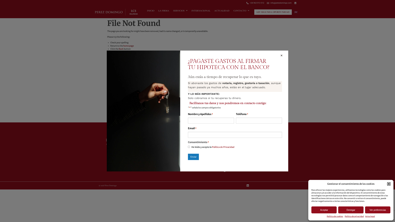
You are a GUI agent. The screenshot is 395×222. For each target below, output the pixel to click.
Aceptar (324, 210)
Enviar (193, 157)
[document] (197, 111)
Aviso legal (370, 216)
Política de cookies (335, 216)
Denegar (351, 210)
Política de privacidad (354, 216)
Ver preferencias (378, 210)
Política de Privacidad (223, 147)
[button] (388, 183)
